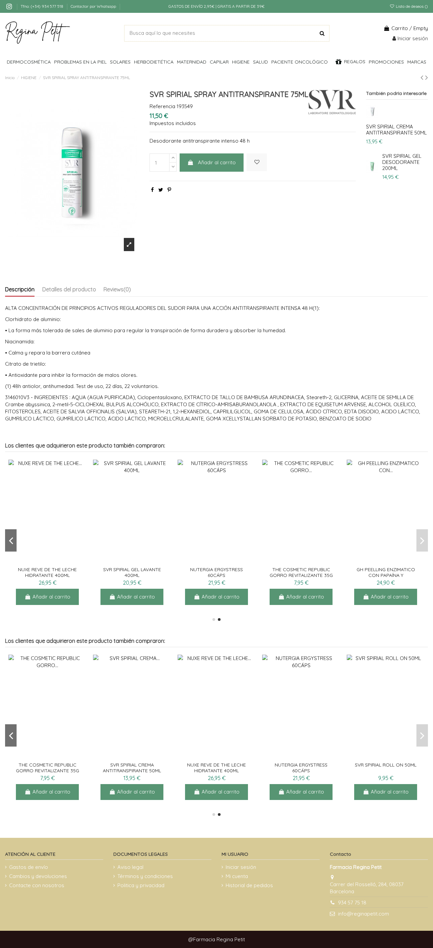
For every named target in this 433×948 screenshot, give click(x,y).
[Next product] (426, 77)
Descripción (20, 289)
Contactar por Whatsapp (93, 6)
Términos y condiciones (145, 876)
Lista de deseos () (411, 6)
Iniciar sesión (241, 867)
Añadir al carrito (217, 162)
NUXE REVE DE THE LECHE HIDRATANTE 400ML (47, 572)
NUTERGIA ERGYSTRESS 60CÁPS (216, 572)
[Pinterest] (169, 190)
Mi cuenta (237, 876)
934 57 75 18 (352, 902)
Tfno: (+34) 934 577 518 (42, 6)
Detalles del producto (69, 289)
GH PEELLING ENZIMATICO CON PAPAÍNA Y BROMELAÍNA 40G (386, 575)
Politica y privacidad (140, 885)
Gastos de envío (28, 867)
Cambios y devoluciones (38, 876)
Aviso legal (130, 867)
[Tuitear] (160, 190)
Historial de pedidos (249, 885)
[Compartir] (152, 190)
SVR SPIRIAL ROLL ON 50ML (385, 765)
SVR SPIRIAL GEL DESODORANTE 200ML (401, 162)
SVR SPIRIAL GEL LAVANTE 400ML (132, 572)
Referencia (162, 106)
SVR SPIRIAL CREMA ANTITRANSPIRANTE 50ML (396, 129)
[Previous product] (422, 77)
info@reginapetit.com (363, 913)
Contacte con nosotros (36, 885)
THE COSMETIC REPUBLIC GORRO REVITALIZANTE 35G (301, 572)
